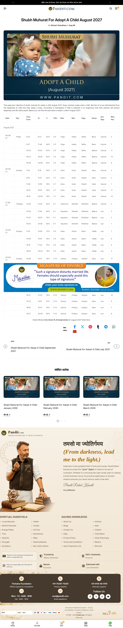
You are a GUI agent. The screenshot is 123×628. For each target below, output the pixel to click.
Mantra (98, 542)
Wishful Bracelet (9, 525)
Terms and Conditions (72, 542)
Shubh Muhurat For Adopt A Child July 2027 (88, 349)
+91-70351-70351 (60, 583)
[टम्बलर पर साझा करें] (98, 327)
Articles (98, 521)
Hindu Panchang (102, 538)
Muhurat (98, 546)
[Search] (111, 8)
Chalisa (98, 530)
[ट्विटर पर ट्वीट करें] (83, 327)
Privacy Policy (69, 538)
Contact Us (68, 530)
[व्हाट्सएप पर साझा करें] (114, 327)
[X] (96, 596)
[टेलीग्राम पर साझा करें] (106, 327)
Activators (6, 546)
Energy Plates (8, 530)
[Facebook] (90, 596)
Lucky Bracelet (8, 521)
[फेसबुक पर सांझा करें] (75, 327)
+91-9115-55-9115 (99, 583)
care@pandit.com (60, 596)
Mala (35, 538)
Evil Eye (36, 530)
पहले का (12, 341)
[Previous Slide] (14, 2)
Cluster (36, 525)
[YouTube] (108, 596)
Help (65, 534)
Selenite (5, 538)
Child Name (100, 534)
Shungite (6, 542)
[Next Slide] (109, 2)
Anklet (36, 521)
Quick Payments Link (72, 546)
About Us (67, 521)
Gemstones (38, 534)
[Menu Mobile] (6, 8)
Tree (4, 534)
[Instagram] (102, 596)
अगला (109, 343)
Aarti (97, 525)
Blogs (65, 525)
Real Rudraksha (39, 542)
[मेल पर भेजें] (75, 331)
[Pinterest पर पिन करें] (90, 327)
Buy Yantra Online (40, 546)
